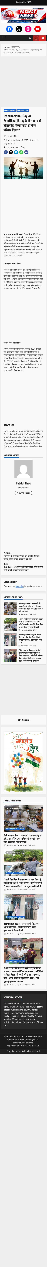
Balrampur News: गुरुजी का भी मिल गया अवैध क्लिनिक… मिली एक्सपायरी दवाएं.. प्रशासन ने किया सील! (10, 639)
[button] (3, 38)
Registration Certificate (17, 1045)
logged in (20, 586)
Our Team (18, 1036)
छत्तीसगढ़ (21, 829)
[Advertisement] (23, 82)
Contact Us (34, 1045)
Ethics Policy (13, 1039)
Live (42, 38)
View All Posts (23, 493)
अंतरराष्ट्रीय (20, 110)
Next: (23, 566)
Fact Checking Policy (29, 1039)
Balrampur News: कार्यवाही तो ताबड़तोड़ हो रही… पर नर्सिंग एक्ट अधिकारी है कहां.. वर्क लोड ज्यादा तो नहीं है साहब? (10, 608)
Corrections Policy (33, 1036)
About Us (8, 1036)
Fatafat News (13, 136)
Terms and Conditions (23, 1042)
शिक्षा (27, 110)
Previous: (21, 555)
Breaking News (9, 110)
